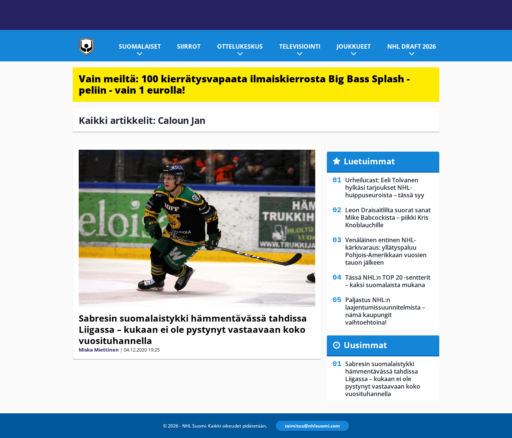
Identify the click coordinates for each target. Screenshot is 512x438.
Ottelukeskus (240, 46)
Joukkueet (354, 46)
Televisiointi (299, 46)
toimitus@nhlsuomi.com (312, 426)
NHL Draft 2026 (411, 46)
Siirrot (189, 46)
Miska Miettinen (99, 349)
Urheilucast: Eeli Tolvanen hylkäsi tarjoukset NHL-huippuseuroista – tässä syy (384, 187)
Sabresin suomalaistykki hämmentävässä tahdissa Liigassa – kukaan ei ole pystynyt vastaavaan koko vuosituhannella (193, 329)
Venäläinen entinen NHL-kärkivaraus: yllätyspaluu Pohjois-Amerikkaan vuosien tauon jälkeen (386, 251)
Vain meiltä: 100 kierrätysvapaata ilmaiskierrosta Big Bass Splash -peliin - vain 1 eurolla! (244, 84)
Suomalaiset (140, 46)
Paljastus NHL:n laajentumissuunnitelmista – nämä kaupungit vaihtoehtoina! (385, 311)
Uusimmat (365, 344)
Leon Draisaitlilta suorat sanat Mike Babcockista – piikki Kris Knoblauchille (388, 217)
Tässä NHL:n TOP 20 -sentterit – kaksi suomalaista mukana (387, 281)
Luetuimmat (369, 161)
